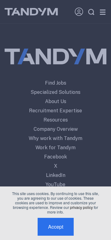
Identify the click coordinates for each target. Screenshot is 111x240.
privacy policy (81, 207)
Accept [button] (55, 226)
